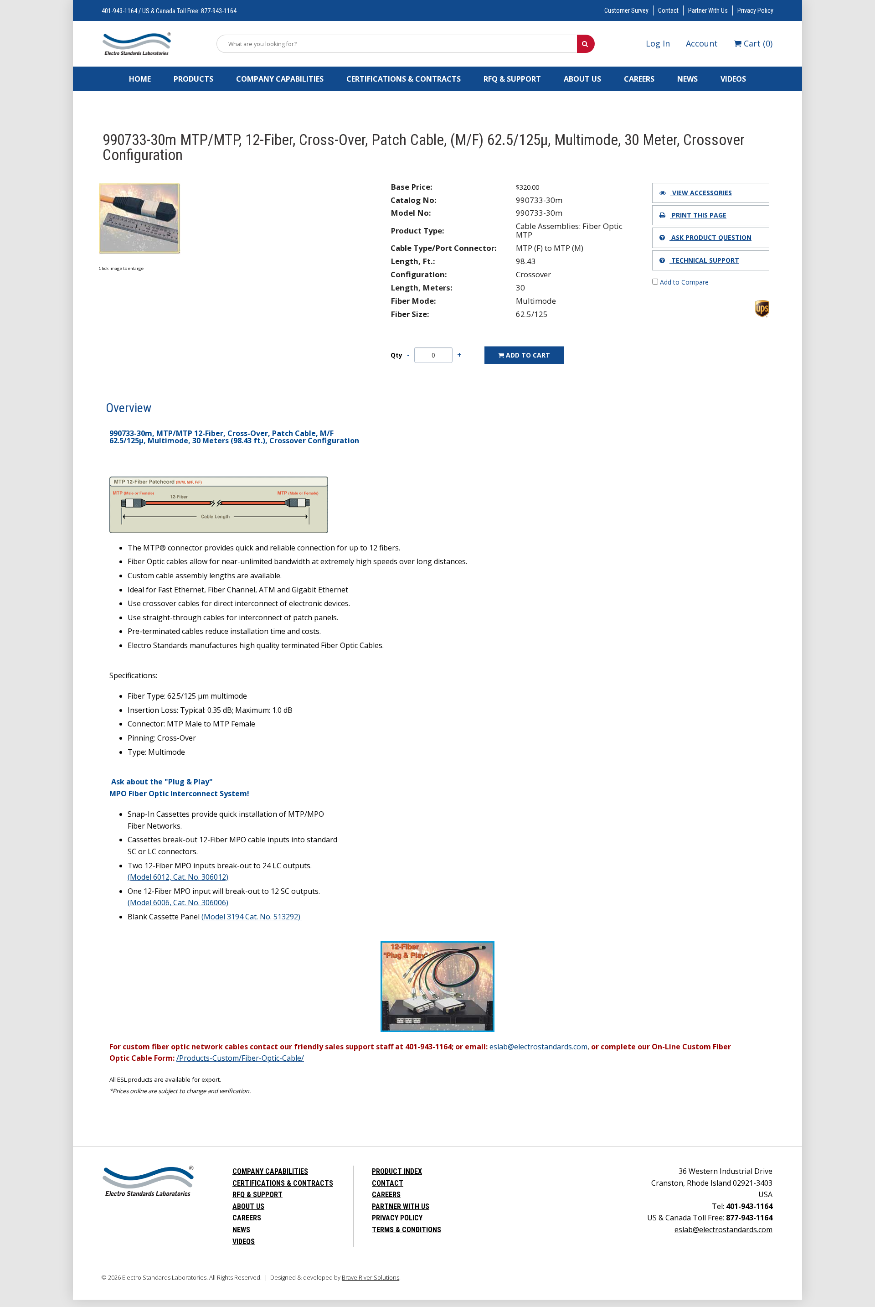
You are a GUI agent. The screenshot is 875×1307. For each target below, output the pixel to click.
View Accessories (701, 192)
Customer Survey (626, 10)
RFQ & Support (512, 79)
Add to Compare (683, 282)
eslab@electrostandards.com (723, 1229)
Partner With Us (708, 10)
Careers (639, 79)
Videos (733, 79)
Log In (658, 43)
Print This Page (698, 215)
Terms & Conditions (406, 1229)
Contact (668, 10)
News (687, 79)
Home (140, 79)
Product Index (397, 1171)
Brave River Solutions (370, 1277)
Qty (396, 355)
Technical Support (704, 260)
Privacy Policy (755, 10)
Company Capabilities (280, 79)
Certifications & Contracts (403, 79)
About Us (582, 79)
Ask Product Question (710, 237)
